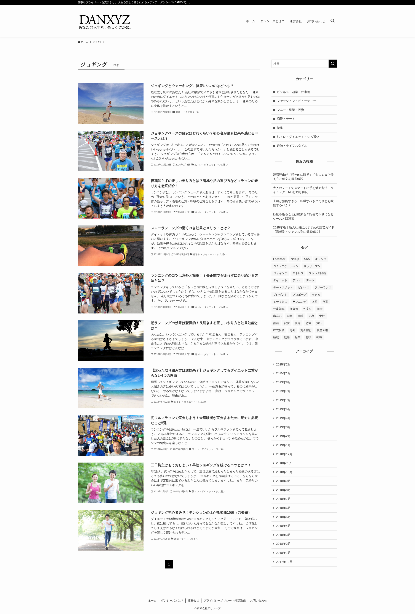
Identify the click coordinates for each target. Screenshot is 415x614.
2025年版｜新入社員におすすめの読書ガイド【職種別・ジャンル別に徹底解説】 (303, 229)
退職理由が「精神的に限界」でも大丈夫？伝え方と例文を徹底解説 (303, 177)
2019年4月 (283, 418)
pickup (295, 259)
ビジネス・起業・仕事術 (293, 92)
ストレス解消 (317, 273)
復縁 (297, 323)
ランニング (299, 301)
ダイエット (280, 280)
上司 (314, 301)
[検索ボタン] (332, 21)
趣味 (308, 337)
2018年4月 (283, 525)
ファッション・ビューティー (296, 100)
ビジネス (303, 287)
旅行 (319, 323)
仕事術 (294, 308)
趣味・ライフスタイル (292, 145)
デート (310, 280)
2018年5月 (283, 517)
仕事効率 (278, 308)
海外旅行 (306, 330)
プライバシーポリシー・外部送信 (225, 600)
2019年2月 (283, 436)
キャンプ (320, 259)
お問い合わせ (258, 600)
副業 (289, 316)
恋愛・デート (286, 118)
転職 (319, 337)
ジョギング (280, 273)
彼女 (287, 323)
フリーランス (322, 287)
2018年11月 (284, 463)
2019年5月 (283, 409)
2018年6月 (283, 508)
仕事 (325, 301)
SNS (307, 259)
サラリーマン (312, 266)
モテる (316, 294)
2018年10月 (284, 472)
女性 (322, 316)
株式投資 (278, 330)
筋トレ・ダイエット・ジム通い (298, 137)
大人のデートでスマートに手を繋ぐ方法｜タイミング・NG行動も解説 (303, 190)
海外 (292, 330)
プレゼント (280, 294)
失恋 (311, 316)
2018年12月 (284, 454)
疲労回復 (322, 330)
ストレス (298, 273)
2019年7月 (283, 400)
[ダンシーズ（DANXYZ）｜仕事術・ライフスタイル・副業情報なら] (105, 21)
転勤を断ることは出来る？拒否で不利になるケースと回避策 (303, 216)
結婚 (287, 337)
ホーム (152, 600)
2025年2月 (283, 364)
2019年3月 (283, 427)
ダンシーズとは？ (172, 600)
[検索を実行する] (333, 64)
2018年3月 (283, 535)
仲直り (307, 308)
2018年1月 (283, 552)
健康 (319, 308)
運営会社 (193, 600)
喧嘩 (300, 316)
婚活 (276, 323)
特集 (280, 127)
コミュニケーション (285, 266)
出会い (277, 316)
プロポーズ (299, 294)
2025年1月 (283, 373)
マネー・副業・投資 (290, 110)
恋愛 (308, 323)
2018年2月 (283, 543)
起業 (297, 337)
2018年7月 (283, 499)
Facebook (279, 259)
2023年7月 (283, 391)
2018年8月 (283, 490)
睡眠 (276, 337)
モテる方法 (280, 301)
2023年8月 (283, 382)
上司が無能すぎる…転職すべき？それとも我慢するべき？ (303, 203)
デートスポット (283, 287)
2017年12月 (284, 562)
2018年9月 (283, 481)
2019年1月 (283, 445)
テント (296, 280)
